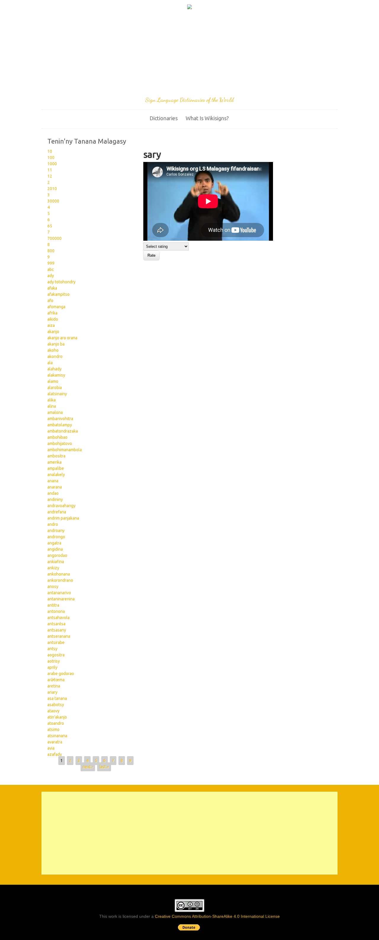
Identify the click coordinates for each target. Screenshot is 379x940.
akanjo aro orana (62, 337)
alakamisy (56, 375)
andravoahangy (61, 505)
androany (56, 530)
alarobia (54, 387)
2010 (52, 188)
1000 (52, 163)
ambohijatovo (59, 443)
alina (51, 406)
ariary (52, 692)
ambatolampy (59, 424)
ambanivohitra (60, 418)
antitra (53, 605)
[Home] (189, 7)
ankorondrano (60, 580)
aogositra (56, 655)
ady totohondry (61, 281)
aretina (53, 686)
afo (50, 300)
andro (52, 524)
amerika (54, 462)
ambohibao (57, 437)
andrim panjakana (63, 518)
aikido (52, 319)
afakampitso (58, 294)
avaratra (54, 742)
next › (88, 766)
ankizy (53, 567)
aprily (52, 667)
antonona (56, 611)
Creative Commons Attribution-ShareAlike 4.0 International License (217, 916)
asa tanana (57, 698)
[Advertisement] (189, 53)
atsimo (53, 729)
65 (49, 226)
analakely (56, 474)
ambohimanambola (64, 449)
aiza (51, 325)
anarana (54, 487)
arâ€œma (56, 679)
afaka (52, 288)
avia (50, 748)
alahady (54, 369)
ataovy (53, 710)
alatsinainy (57, 393)
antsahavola (58, 617)
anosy (52, 586)
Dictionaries (164, 118)
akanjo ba (56, 344)
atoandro (55, 723)
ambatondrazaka (62, 431)
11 (49, 170)
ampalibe (55, 468)
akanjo (53, 331)
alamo (52, 381)
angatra (54, 543)
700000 (54, 238)
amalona (55, 412)
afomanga (56, 306)
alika (51, 400)
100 (50, 157)
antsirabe (56, 642)
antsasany (56, 630)
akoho (53, 350)
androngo (56, 536)
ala (50, 362)
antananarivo (59, 592)
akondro (54, 356)
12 (49, 176)
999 (50, 263)
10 (49, 151)
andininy (55, 499)
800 (50, 250)
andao (53, 493)
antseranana (58, 636)
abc (50, 269)
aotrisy (53, 661)
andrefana (56, 512)
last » (104, 766)
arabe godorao (60, 673)
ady (50, 275)
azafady (54, 754)
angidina (55, 549)
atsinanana (57, 735)
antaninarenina (61, 599)
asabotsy (55, 704)
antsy (52, 648)
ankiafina (55, 561)
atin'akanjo (57, 717)
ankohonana (58, 574)
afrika (52, 313)
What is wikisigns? (207, 118)
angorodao (57, 555)
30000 (53, 201)
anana (52, 480)
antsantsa (56, 623)
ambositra (56, 456)
